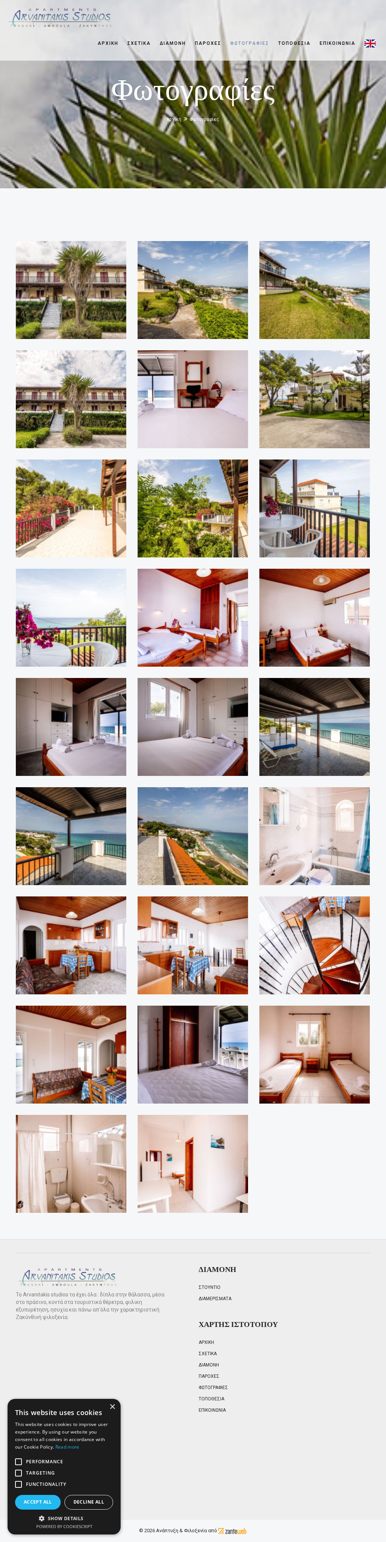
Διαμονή (173, 43)
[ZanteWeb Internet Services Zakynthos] (232, 1530)
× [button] (112, 1407)
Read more (67, 1447)
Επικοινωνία (337, 43)
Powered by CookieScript (64, 1526)
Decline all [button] (89, 1502)
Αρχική (108, 43)
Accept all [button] (38, 1502)
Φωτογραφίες (249, 43)
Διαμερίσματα (215, 1298)
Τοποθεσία (294, 43)
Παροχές (208, 43)
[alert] (64, 1466)
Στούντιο (210, 1287)
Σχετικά (139, 43)
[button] (64, 1518)
